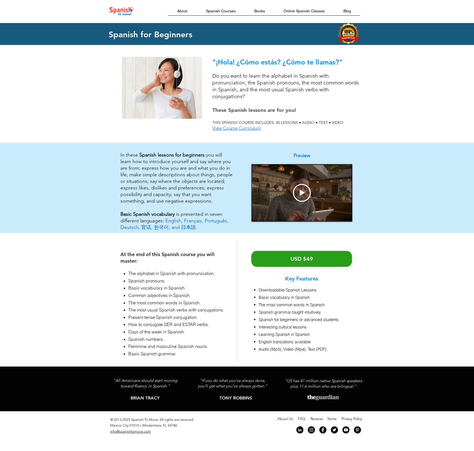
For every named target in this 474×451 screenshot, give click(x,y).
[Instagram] (311, 429)
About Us (285, 418)
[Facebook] (322, 429)
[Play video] (302, 193)
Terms (332, 418)
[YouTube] (345, 429)
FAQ (302, 418)
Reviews (317, 418)
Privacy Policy (352, 418)
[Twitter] (334, 429)
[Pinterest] (357, 429)
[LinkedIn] (299, 429)
